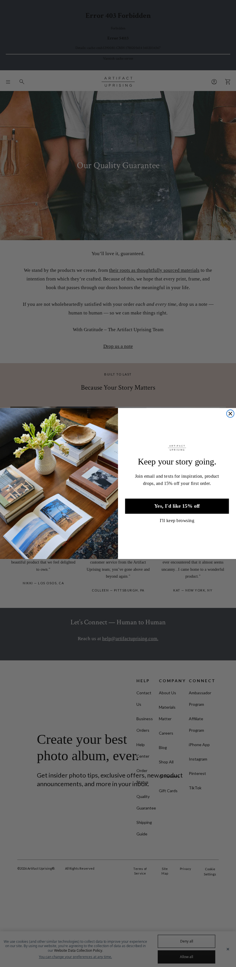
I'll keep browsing (177, 520)
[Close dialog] (230, 413)
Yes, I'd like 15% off (177, 506)
